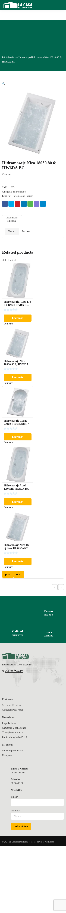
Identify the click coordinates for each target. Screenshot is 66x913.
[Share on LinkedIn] (24, 204)
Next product (61, 587)
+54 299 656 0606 (14, 671)
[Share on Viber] (36, 204)
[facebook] (10, 682)
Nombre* (15, 810)
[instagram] (17, 682)
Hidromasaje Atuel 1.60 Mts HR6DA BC (16, 487)
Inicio (5, 57)
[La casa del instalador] (18, 5)
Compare (6, 174)
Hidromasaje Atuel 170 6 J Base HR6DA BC (17, 303)
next (18, 574)
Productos (13, 57)
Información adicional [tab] (12, 219)
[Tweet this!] (11, 204)
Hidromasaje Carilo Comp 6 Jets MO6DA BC (16, 424)
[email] (3, 682)
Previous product (55, 587)
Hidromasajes (24, 57)
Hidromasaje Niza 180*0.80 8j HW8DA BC (16, 364)
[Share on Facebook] (5, 204)
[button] (3, 83)
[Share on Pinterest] (17, 204)
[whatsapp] (24, 682)
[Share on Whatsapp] (30, 204)
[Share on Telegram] (43, 204)
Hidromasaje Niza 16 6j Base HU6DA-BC (16, 546)
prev (8, 574)
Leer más (17, 317)
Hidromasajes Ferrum (22, 196)
